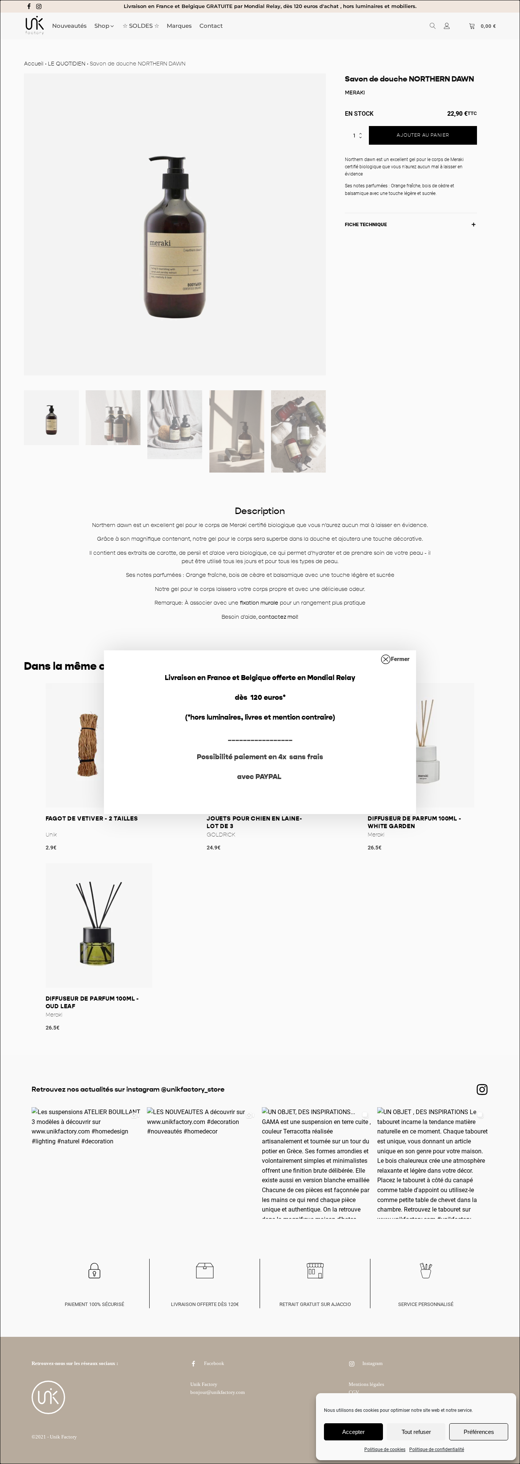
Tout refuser (416, 1432)
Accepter (353, 1432)
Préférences (479, 1432)
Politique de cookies (384, 1449)
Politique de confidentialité (436, 1449)
